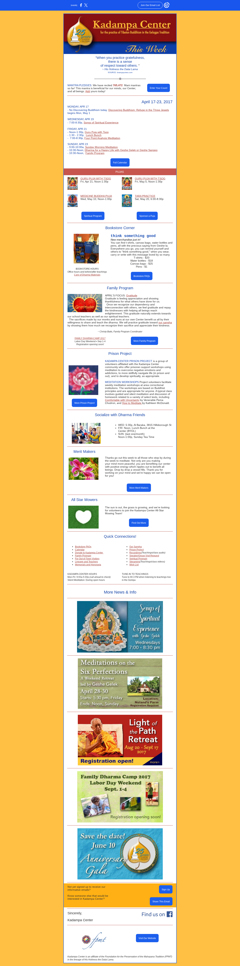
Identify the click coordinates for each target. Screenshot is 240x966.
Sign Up (166, 889)
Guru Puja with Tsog (97, 132)
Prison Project (136, 549)
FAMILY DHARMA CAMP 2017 (90, 338)
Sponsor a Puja (147, 216)
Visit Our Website (147, 938)
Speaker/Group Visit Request (144, 555)
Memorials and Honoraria (88, 564)
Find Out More (139, 523)
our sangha (165, 322)
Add (87, 91)
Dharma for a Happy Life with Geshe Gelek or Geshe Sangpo (121, 150)
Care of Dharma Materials (87, 275)
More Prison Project (84, 403)
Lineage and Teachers (86, 561)
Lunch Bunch (93, 135)
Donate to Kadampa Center (89, 552)
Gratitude (131, 295)
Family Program (95, 153)
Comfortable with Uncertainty (122, 400)
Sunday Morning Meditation (101, 147)
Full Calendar (120, 162)
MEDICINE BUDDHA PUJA (96, 195)
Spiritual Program (93, 216)
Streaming (134, 561)
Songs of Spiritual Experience (101, 122)
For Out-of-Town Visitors (87, 558)
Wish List (134, 564)
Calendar (80, 549)
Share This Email (161, 901)
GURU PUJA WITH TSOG (95, 178)
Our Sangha (135, 546)
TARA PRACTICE (145, 195)
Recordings (135, 552)
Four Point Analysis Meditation (102, 138)
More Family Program (144, 341)
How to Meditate (132, 403)
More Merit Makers (138, 488)
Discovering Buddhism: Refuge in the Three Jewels (138, 109)
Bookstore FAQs (142, 276)
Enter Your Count (158, 88)
